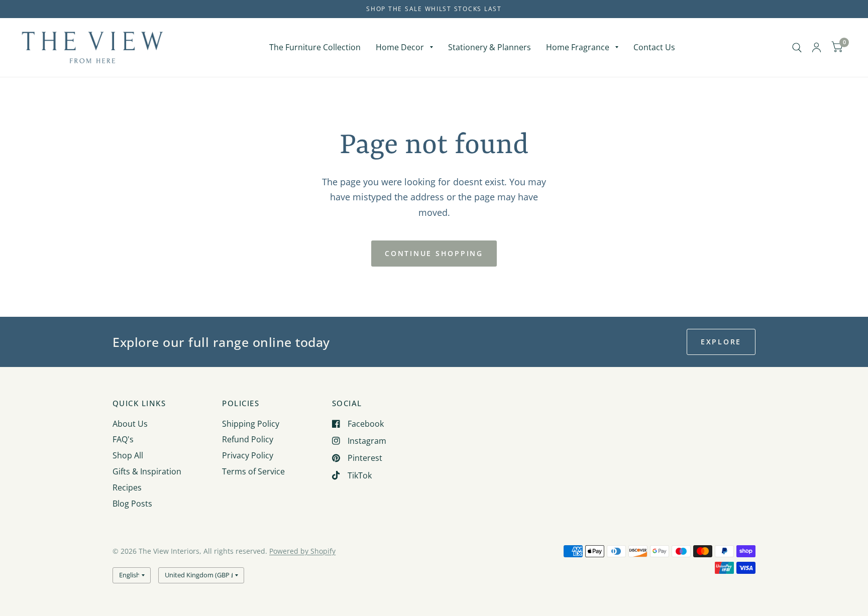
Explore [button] (721, 341)
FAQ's (123, 439)
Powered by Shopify (302, 551)
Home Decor (400, 47)
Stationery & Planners (489, 47)
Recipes (127, 487)
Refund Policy (247, 439)
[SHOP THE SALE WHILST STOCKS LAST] (434, 9)
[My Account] (816, 47)
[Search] (797, 47)
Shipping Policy (250, 423)
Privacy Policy (247, 455)
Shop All (128, 455)
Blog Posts (132, 503)
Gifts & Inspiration (147, 471)
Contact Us (654, 47)
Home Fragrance (577, 47)
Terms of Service (253, 471)
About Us (130, 423)
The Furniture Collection (315, 47)
